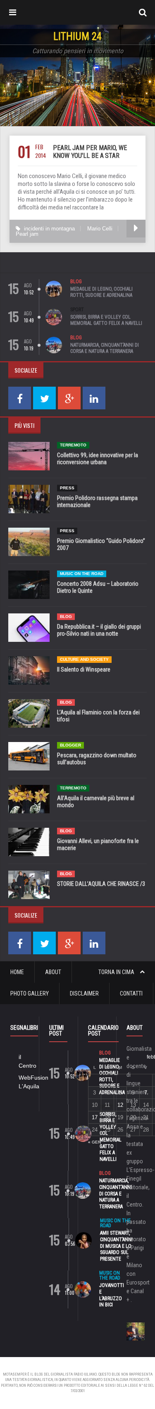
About (53, 972)
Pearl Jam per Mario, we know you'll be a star (90, 152)
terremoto (73, 445)
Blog (76, 281)
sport (77, 309)
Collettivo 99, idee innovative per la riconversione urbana (97, 458)
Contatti (131, 993)
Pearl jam (27, 234)
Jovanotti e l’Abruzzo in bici (111, 1295)
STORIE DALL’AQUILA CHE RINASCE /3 (101, 884)
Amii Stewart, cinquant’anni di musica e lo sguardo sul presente (116, 1245)
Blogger (70, 745)
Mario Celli (99, 228)
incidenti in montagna (49, 228)
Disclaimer (84, 993)
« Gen (94, 1142)
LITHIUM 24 (77, 36)
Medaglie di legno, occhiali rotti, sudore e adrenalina (101, 292)
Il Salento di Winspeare (83, 669)
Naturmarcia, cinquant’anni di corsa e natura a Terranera (104, 348)
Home (17, 972)
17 (95, 1117)
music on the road (81, 573)
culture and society (84, 659)
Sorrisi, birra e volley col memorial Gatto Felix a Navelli (106, 320)
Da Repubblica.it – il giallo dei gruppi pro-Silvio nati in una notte (99, 630)
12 (120, 1105)
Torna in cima (117, 972)
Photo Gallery (29, 993)
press (67, 488)
